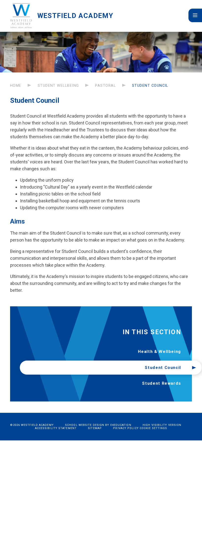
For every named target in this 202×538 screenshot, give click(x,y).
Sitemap (95, 428)
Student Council (150, 85)
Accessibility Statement (56, 428)
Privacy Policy (125, 428)
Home (15, 85)
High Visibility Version (162, 425)
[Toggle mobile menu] (195, 15)
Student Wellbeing (58, 85)
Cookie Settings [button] (153, 428)
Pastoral (105, 85)
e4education (120, 425)
